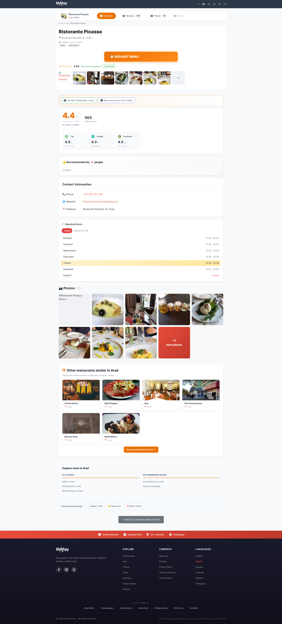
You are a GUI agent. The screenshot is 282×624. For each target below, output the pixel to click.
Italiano (199, 556)
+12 (178, 78)
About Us (163, 556)
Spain (125, 572)
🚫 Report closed (133, 506)
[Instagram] (66, 570)
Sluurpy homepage (151, 486)
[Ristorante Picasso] (65, 78)
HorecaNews (126, 608)
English (199, 561)
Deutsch (200, 578)
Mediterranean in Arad (72, 491)
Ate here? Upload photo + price (80, 100)
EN (203, 4)
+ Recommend (108, 66)
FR (214, 4)
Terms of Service (167, 572)
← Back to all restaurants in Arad (141, 519)
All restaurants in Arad (153, 481)
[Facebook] (59, 570)
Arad (67, 23)
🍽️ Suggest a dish (95, 506)
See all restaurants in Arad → (141, 449)
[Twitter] (74, 570)
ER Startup (178, 608)
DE (219, 4)
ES (209, 4)
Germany (127, 578)
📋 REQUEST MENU (124, 56)
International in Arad (71, 486)
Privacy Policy (166, 567)
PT (225, 4)
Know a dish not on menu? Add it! (118, 100)
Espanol (199, 567)
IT (198, 4)
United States (129, 583)
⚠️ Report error (114, 506)
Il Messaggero (107, 608)
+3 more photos (174, 342)
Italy (125, 561)
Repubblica (89, 608)
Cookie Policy (165, 578)
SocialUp (194, 608)
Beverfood (143, 608)
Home (61, 23)
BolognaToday (161, 608)
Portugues (200, 583)
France (126, 567)
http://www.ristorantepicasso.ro (100, 201)
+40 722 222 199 (92, 194)
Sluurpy (126, 589)
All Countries (129, 556)
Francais (200, 572)
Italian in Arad (68, 481)
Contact (163, 561)
